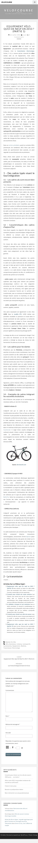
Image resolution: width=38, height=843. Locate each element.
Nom (7, 716)
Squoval (28, 536)
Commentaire (10, 690)
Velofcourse (6, 2)
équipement (16, 646)
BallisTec (6, 497)
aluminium (12, 644)
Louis (25, 35)
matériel (23, 646)
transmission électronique (11, 648)
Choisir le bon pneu (10, 786)
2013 (6, 644)
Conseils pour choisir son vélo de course (19, 614)
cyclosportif (26, 644)
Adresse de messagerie (13, 724)
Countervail (6, 430)
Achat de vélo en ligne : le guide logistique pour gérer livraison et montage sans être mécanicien (19, 821)
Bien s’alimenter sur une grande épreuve (17, 793)
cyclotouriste (7, 646)
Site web (8, 733)
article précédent (14, 145)
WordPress (24, 835)
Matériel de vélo (10, 642)
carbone (19, 644)
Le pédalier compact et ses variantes (18, 604)
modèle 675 (18, 314)
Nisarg (35, 835)
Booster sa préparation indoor (14, 789)
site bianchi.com (21, 464)
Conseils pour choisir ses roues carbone (19, 594)
